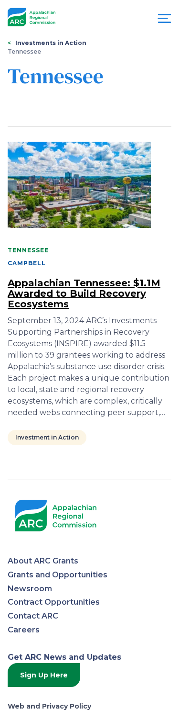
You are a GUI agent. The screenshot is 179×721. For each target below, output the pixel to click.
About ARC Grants (43, 560)
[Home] (31, 17)
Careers (24, 629)
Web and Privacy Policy (49, 706)
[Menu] (164, 21)
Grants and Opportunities (57, 574)
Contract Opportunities (54, 602)
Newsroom (30, 588)
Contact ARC (33, 615)
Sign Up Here (44, 675)
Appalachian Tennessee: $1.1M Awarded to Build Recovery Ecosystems (84, 293)
